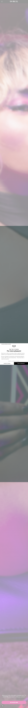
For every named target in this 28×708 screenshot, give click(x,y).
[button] (2, 705)
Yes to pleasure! (21, 363)
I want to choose (7, 363)
